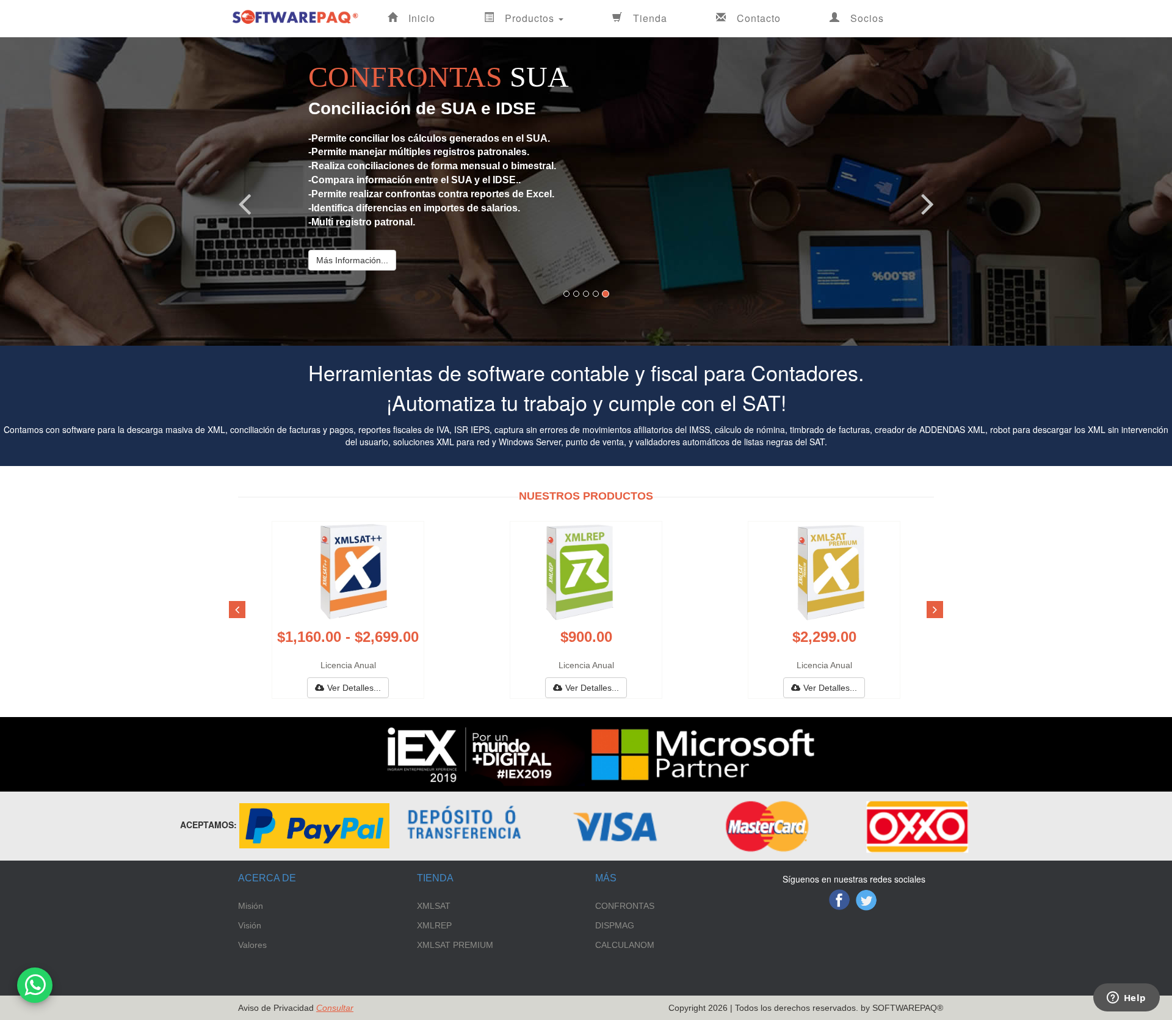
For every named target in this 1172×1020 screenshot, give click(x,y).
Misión (250, 906)
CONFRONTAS (624, 906)
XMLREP (434, 925)
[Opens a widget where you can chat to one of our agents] (1126, 998)
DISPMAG (614, 925)
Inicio (421, 18)
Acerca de (267, 878)
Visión (249, 925)
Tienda (650, 18)
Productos (531, 18)
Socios (867, 18)
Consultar (334, 1008)
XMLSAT (433, 906)
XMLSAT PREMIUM (455, 945)
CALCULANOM (624, 945)
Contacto (759, 18)
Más (606, 878)
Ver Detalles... (354, 688)
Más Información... (352, 260)
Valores (252, 945)
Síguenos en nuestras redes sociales (854, 879)
